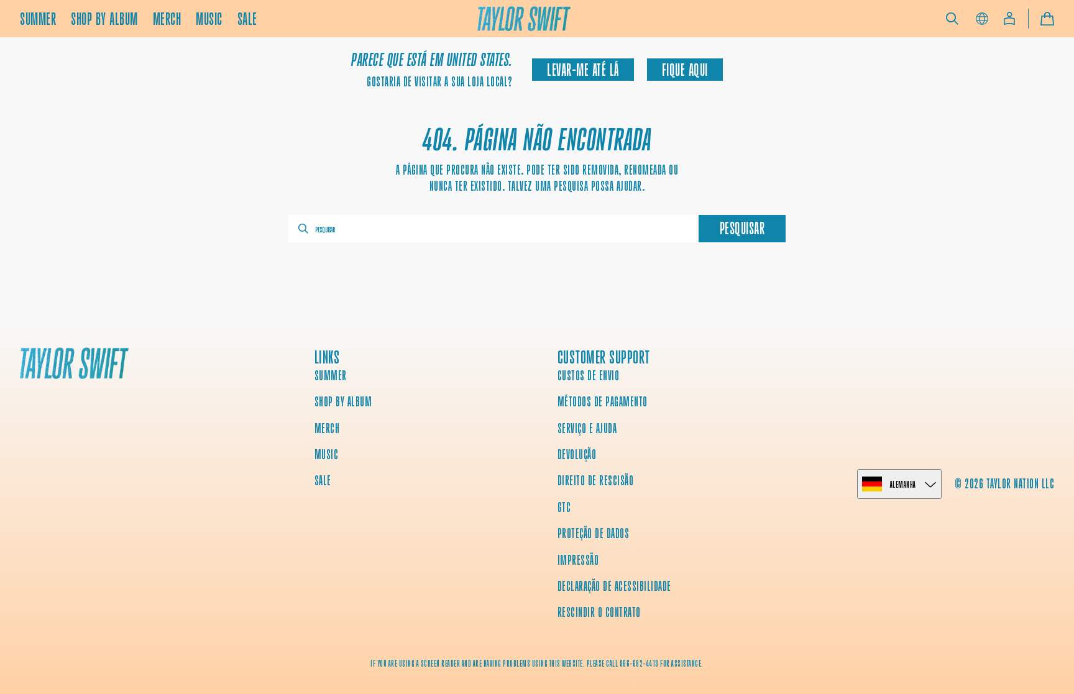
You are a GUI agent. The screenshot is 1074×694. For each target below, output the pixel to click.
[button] (952, 18)
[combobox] (492, 228)
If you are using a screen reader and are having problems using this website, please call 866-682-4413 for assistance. (537, 664)
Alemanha (903, 484)
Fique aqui (685, 70)
